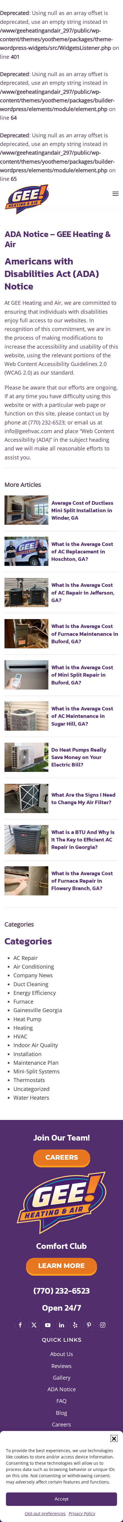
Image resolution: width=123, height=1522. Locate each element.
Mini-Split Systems (36, 1071)
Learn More (61, 1266)
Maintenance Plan (36, 1062)
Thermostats (29, 1080)
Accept (61, 1498)
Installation (27, 1054)
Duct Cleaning (30, 984)
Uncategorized (31, 1088)
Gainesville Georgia (37, 1010)
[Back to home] (26, 198)
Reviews (61, 1365)
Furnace (23, 1001)
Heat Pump (27, 1019)
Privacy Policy (82, 1513)
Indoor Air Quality (35, 1045)
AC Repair (25, 957)
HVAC (20, 1036)
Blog (61, 1412)
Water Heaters (31, 1097)
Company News (33, 975)
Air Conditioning (33, 966)
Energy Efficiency (34, 992)
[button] (114, 1438)
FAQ (61, 1400)
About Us (61, 1354)
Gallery (61, 1377)
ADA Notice (61, 1389)
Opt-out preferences (45, 1513)
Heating (23, 1027)
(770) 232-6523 (61, 1290)
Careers (61, 1157)
